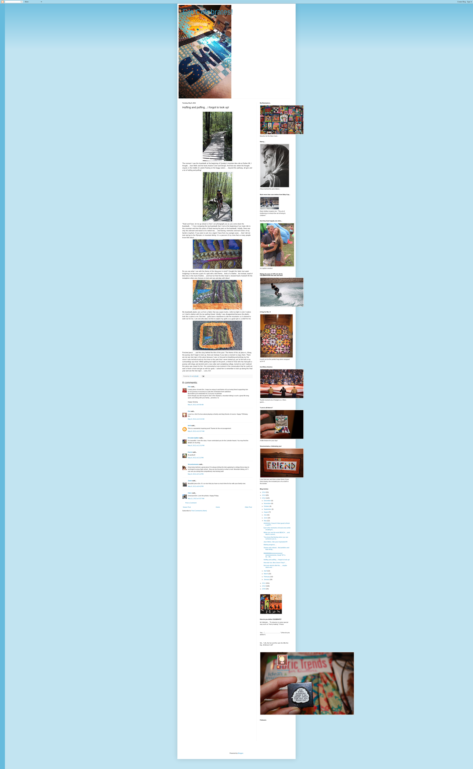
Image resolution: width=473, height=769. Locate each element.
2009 (264, 589)
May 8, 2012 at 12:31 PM (196, 445)
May (265, 521)
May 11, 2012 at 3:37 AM (196, 498)
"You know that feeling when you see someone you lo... (276, 538)
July (265, 515)
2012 (264, 498)
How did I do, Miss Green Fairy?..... (275, 563)
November (267, 503)
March (266, 574)
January (267, 579)
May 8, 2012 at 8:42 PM (195, 486)
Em (189, 411)
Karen (190, 452)
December (267, 501)
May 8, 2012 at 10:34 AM (196, 419)
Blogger (240, 753)
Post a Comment (190, 503)
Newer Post (187, 507)
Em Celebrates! (207, 12)
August (266, 512)
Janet (190, 481)
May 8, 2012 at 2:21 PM (195, 458)
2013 (264, 495)
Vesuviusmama (193, 464)
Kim (189, 387)
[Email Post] (203, 376)
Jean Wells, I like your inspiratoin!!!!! (275, 542)
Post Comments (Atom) (199, 511)
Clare (190, 493)
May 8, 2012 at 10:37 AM (196, 431)
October (267, 506)
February (267, 577)
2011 (264, 583)
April (265, 571)
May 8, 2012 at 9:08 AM (195, 405)
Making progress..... (270, 545)
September (268, 509)
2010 (264, 586)
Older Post (248, 507)
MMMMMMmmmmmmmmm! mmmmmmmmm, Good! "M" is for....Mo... (274, 555)
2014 (264, 492)
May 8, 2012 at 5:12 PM (195, 474)
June (266, 518)
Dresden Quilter (193, 438)
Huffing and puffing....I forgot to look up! (277, 560)
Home (218, 507)
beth (189, 425)
